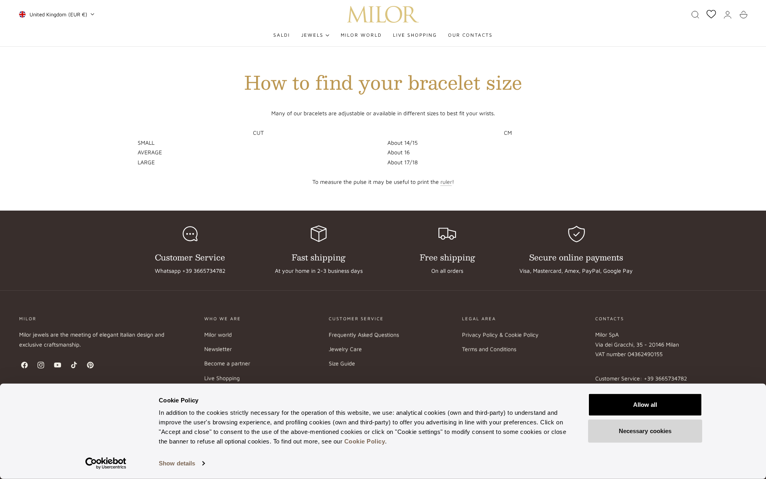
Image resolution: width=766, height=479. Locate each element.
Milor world (218, 334)
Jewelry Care (345, 348)
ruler (446, 181)
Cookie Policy (364, 441)
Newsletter (218, 348)
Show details (177, 463)
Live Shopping (222, 378)
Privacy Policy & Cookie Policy (500, 334)
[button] (695, 15)
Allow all (645, 404)
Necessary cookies (645, 430)
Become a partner (227, 363)
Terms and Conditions (489, 348)
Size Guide (342, 363)
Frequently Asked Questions (364, 334)
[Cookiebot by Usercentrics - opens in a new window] (106, 463)
